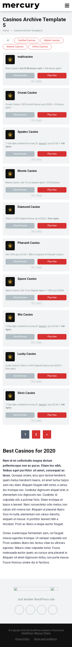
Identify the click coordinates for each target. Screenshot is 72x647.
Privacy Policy (22, 639)
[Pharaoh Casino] (10, 249)
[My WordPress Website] (21, 5)
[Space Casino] (10, 285)
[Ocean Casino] (10, 99)
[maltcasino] (10, 63)
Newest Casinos (15, 46)
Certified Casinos (26, 40)
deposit (42, 143)
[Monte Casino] (10, 177)
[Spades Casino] (10, 138)
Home (6, 30)
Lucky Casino (27, 354)
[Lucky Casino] (10, 360)
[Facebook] (19, 609)
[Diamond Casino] (10, 213)
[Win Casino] (10, 321)
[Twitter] (30, 609)
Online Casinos (40, 46)
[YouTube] (41, 609)
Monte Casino (27, 171)
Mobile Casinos (52, 40)
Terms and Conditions (45, 639)
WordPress (27, 633)
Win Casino (25, 314)
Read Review (20, 75)
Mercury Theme (43, 633)
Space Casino (27, 279)
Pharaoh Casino (29, 243)
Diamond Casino (29, 207)
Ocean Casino (27, 92)
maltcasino (25, 56)
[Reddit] (52, 609)
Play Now (52, 75)
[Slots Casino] (10, 399)
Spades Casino (28, 132)
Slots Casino (26, 393)
